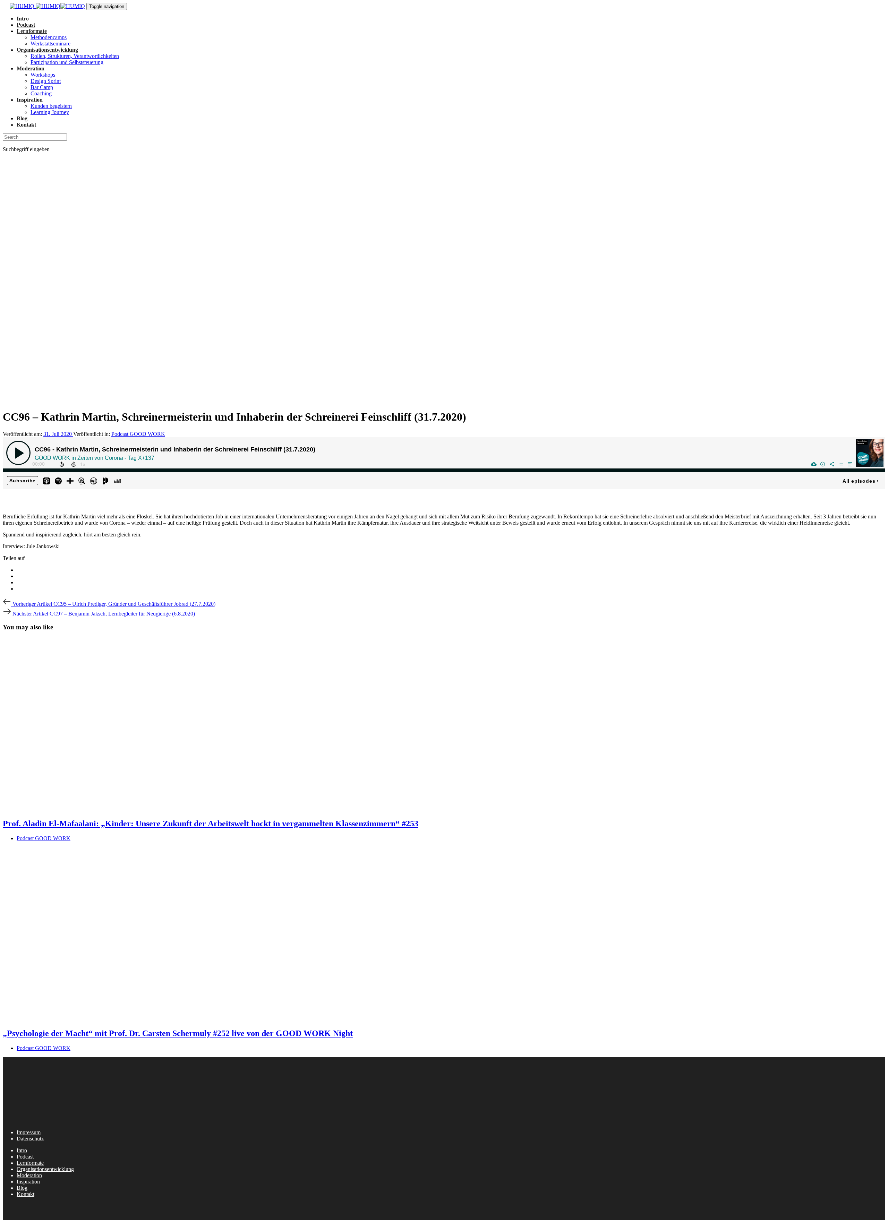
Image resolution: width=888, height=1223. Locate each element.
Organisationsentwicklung (45, 1169)
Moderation (29, 1175)
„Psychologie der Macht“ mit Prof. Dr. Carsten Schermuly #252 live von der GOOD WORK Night (178, 1033)
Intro (22, 1150)
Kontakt (25, 1194)
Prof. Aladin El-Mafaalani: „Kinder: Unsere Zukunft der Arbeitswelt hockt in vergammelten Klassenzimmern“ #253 (210, 823)
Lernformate (30, 1163)
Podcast (25, 1157)
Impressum (29, 1132)
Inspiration (28, 1182)
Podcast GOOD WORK (138, 434)
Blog (22, 1188)
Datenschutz (30, 1139)
